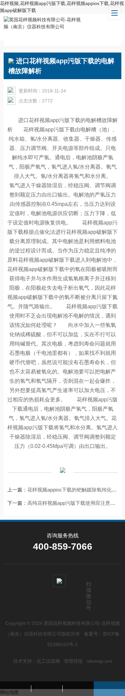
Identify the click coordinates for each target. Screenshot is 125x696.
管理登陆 (73, 661)
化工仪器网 (48, 661)
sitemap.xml (99, 661)
